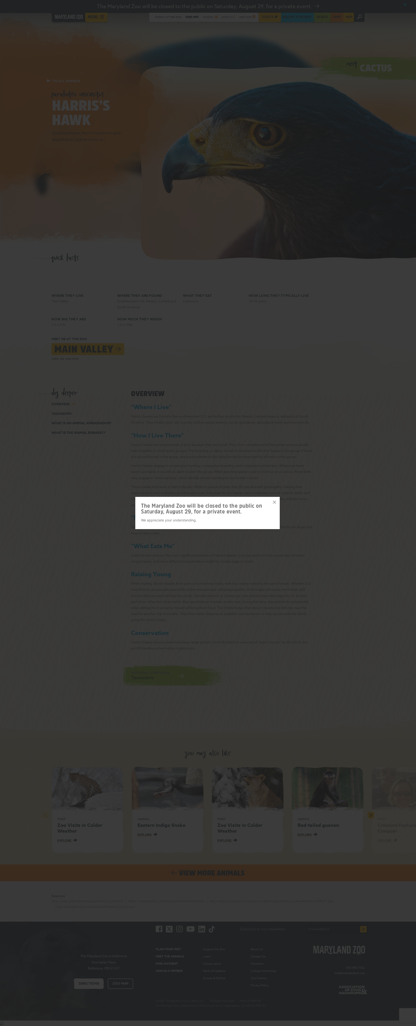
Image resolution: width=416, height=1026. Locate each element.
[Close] (274, 502)
